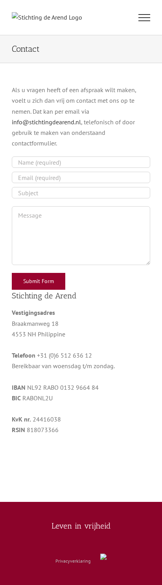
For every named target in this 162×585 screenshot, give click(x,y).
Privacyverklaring (72, 561)
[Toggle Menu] (144, 17)
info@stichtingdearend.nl (46, 122)
